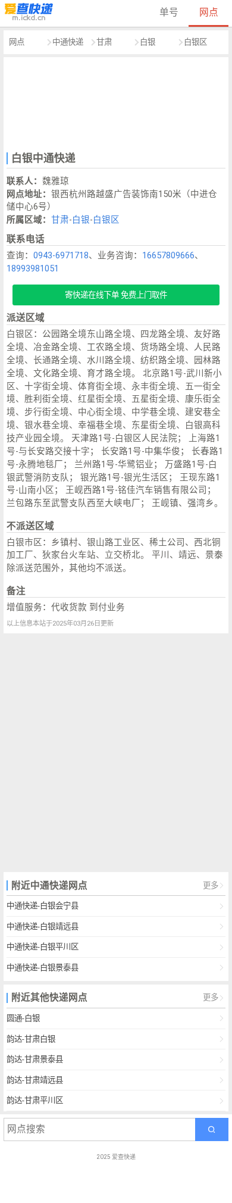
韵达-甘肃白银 (31, 1039)
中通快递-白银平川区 (43, 946)
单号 (168, 12)
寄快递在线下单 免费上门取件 (116, 294)
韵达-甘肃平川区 (35, 1100)
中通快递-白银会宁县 (43, 905)
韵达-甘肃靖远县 (35, 1080)
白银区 (195, 42)
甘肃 (104, 42)
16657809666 (168, 255)
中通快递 (67, 42)
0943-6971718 (61, 255)
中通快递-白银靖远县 (43, 926)
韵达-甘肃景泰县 (35, 1059)
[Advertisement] (116, 103)
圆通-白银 (23, 1018)
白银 (147, 42)
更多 (210, 885)
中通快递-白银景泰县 (43, 967)
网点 (208, 12)
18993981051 (33, 268)
